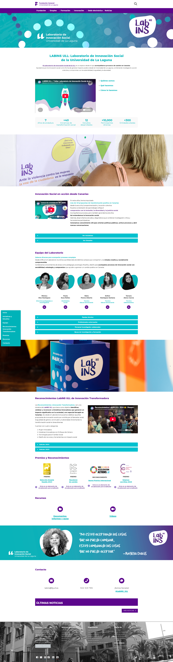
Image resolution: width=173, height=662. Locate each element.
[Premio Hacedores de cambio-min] (73, 469)
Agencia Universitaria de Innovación (98, 632)
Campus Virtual (66, 632)
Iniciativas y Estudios (7, 318)
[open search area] (135, 4)
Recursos (6, 339)
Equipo (5, 323)
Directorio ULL (66, 638)
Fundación (41, 10)
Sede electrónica (95, 10)
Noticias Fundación (93, 640)
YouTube (57, 657)
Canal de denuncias (120, 636)
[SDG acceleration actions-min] (99, 469)
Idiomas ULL (117, 648)
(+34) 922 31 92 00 (46, 640)
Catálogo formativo (119, 650)
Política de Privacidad (120, 632)
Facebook (37, 657)
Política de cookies (119, 634)
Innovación (79, 10)
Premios (6, 335)
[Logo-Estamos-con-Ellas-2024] (126, 469)
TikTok (49, 657)
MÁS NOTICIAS (129, 611)
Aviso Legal (117, 630)
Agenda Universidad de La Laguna (98, 642)
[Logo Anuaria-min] (47, 469)
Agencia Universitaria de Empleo (97, 630)
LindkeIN (53, 657)
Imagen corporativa (120, 638)
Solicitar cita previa (43, 646)
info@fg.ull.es (48, 642)
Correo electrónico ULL (68, 630)
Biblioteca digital (66, 636)
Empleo (53, 10)
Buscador (64, 640)
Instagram (45, 657)
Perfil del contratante (120, 646)
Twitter (41, 657)
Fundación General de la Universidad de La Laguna (46, 4)
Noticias (108, 10)
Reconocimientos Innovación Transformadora (9, 329)
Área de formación (93, 634)
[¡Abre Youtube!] (112, 509)
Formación (65, 10)
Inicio (5, 312)
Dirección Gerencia (93, 636)
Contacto (6, 343)
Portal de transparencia (95, 638)
